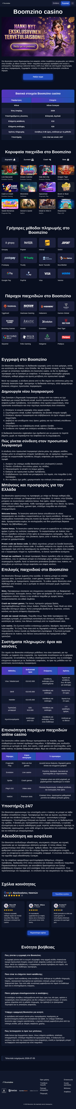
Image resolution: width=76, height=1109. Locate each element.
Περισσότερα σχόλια (38, 933)
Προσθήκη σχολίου (62, 894)
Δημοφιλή (8, 159)
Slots (64, 159)
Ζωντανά (27, 159)
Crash (45, 159)
